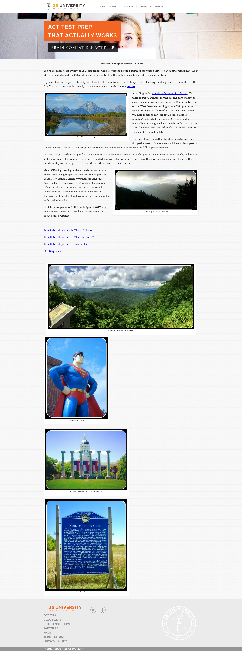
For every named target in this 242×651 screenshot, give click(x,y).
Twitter (93, 610)
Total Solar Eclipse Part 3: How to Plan (66, 244)
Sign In (159, 6)
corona (131, 86)
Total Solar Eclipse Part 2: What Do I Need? (69, 237)
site (140, 139)
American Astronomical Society (170, 93)
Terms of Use (54, 637)
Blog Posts (53, 620)
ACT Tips (50, 615)
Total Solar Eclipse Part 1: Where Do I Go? (68, 230)
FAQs (47, 632)
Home (102, 6)
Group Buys (130, 6)
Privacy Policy (55, 641)
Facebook (103, 610)
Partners (51, 628)
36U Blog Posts (52, 251)
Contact (114, 6)
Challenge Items (57, 624)
